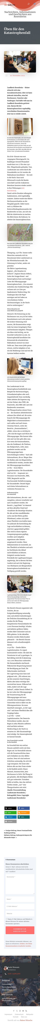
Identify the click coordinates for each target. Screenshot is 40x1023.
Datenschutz (19, 1014)
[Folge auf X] (16, 1010)
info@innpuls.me (8, 998)
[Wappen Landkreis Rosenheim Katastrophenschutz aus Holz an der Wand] (20, 135)
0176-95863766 (14, 974)
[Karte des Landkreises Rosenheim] (20, 240)
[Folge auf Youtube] (23, 1010)
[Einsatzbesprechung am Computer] (20, 72)
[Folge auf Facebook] (13, 1010)
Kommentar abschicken (20, 930)
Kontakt (15, 1017)
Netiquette (29, 1014)
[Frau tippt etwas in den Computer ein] (20, 374)
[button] (10, 808)
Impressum (6, 1000)
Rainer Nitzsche (26, 1020)
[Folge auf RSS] (26, 1010)
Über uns (24, 1017)
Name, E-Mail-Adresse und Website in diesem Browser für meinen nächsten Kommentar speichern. (19, 921)
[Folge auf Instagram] (20, 1010)
